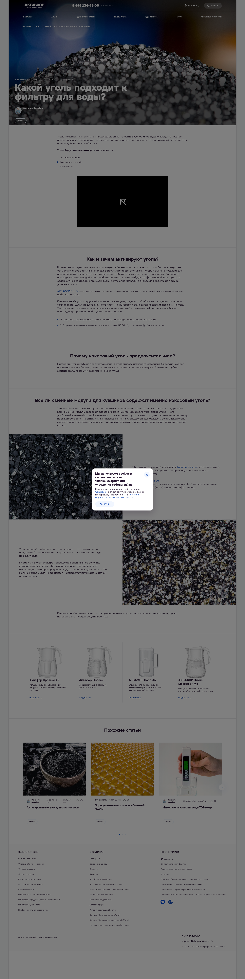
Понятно (105, 504)
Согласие (100, 492)
